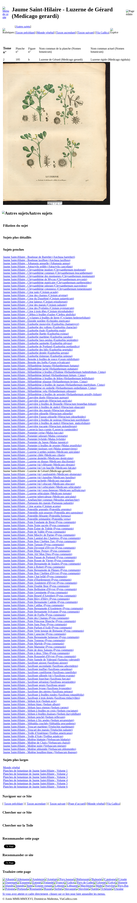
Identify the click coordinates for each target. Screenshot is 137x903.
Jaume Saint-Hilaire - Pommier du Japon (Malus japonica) (35, 442)
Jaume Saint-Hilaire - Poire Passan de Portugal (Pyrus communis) (40, 557)
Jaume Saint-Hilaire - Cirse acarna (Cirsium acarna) (32, 506)
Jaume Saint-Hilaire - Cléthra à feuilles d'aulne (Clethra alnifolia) (39, 314)
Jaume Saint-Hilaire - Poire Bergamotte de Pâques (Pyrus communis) (41, 570)
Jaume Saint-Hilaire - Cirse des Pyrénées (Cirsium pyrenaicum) (38, 308)
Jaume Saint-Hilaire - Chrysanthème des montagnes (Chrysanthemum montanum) (49, 276)
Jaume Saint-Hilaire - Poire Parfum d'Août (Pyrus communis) (37, 627)
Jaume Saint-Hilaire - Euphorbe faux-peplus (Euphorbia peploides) (40, 340)
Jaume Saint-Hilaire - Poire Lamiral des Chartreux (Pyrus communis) (41, 538)
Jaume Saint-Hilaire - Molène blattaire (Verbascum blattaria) (36, 739)
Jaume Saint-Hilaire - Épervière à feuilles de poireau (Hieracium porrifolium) (46, 419)
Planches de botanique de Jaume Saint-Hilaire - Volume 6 (35, 786)
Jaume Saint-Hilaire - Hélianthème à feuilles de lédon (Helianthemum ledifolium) (48, 378)
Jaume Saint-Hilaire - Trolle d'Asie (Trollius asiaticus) (33, 736)
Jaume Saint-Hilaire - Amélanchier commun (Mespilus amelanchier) (41, 499)
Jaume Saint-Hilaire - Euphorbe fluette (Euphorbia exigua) (36, 333)
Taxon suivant (85, 32)
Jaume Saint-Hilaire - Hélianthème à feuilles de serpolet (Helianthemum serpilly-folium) (52, 394)
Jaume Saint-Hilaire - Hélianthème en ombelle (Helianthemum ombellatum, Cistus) (49, 387)
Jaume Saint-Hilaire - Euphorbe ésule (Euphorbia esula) (34, 330)
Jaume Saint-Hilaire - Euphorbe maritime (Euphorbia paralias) (38, 336)
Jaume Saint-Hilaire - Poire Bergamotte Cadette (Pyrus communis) (40, 602)
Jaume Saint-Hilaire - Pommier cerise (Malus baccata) (33, 432)
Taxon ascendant (65, 32)
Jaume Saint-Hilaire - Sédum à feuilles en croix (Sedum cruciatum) (40, 710)
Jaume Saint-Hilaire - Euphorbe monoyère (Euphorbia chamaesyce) (41, 324)
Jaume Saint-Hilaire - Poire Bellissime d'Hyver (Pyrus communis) (40, 589)
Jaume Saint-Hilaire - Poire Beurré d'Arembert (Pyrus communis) (39, 595)
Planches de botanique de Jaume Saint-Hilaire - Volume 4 (35, 780)
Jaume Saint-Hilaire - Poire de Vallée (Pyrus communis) (34, 531)
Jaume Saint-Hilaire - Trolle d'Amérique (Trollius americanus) (37, 733)
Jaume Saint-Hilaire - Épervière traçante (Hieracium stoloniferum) (40, 426)
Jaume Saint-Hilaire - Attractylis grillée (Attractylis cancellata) (38, 266)
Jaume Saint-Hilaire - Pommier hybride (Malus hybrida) (34, 439)
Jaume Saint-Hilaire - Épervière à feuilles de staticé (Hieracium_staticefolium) (46, 423)
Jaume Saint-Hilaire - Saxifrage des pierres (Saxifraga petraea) (38, 691)
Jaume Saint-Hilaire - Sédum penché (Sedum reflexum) (34, 717)
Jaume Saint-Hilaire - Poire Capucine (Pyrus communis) (34, 633)
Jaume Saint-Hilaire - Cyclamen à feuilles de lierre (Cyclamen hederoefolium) (46, 317)
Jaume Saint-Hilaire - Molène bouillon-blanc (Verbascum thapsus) (40, 752)
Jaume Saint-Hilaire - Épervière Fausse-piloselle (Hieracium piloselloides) (44, 416)
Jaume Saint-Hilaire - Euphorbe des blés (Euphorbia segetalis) (38, 349)
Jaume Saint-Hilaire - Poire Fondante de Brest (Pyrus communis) (39, 522)
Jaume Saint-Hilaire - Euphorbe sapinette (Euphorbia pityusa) (37, 343)
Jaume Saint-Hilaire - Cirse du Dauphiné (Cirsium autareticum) (38, 298)
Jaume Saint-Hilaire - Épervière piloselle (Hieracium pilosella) (38, 413)
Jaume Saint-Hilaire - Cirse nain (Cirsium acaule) (30, 292)
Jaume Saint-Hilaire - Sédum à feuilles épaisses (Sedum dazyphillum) (42, 713)
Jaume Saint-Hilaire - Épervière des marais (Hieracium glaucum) (39, 410)
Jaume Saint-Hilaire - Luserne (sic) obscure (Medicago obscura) (39, 483)
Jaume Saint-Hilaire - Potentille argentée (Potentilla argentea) (37, 509)
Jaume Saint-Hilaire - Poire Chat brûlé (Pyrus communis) (35, 576)
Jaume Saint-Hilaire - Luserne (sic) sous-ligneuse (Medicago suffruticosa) (44, 490)
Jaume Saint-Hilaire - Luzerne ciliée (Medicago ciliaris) (34, 455)
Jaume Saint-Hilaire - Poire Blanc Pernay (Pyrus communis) (36, 550)
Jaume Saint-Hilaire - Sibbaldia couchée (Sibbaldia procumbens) (39, 723)
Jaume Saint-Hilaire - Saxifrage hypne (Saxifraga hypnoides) (37, 688)
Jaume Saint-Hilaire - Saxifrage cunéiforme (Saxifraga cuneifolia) (40, 672)
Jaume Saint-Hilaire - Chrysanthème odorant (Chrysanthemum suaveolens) (45, 285)
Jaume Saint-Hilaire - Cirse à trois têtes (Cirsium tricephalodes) (38, 311)
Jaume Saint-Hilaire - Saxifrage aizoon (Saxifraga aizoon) (35, 662)
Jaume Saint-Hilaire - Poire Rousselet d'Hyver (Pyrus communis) (39, 656)
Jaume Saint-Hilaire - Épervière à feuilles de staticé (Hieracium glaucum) (44, 407)
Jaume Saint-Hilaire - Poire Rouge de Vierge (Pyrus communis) (38, 560)
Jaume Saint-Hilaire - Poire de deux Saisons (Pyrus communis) (38, 649)
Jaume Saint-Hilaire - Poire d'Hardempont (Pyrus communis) (37, 579)
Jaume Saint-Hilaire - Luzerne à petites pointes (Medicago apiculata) (41, 451)
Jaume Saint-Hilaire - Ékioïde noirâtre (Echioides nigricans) (36, 320)
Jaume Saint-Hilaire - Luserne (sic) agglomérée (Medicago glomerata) (42, 474)
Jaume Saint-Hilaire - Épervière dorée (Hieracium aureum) (36, 397)
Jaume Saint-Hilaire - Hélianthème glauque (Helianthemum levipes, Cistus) (45, 381)
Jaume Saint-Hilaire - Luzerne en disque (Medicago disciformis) (39, 461)
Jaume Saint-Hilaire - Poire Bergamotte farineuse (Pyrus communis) (41, 637)
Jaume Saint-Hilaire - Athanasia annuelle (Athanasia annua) (36, 263)
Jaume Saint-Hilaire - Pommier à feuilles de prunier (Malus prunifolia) (42, 445)
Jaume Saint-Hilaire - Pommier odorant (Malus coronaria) (35, 435)
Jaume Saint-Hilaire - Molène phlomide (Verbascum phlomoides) (39, 749)
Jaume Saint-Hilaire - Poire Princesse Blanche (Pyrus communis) (39, 621)
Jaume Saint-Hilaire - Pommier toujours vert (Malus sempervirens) (40, 448)
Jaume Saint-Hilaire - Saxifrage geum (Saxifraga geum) (34, 685)
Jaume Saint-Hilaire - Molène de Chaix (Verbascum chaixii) (36, 742)
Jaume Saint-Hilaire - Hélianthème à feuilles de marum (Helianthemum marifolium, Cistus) (54, 384)
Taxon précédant (25, 32)
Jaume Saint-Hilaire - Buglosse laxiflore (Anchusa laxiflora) (36, 260)
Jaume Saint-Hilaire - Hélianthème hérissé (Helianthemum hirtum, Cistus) (44, 375)
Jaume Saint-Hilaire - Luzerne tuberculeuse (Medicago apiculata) (39, 496)
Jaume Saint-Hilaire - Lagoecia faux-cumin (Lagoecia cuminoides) (40, 429)
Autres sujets (23, 26)
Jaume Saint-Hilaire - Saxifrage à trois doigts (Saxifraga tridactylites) (41, 697)
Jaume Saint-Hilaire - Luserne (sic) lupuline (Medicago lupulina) (39, 477)
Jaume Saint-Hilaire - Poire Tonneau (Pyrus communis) (34, 640)
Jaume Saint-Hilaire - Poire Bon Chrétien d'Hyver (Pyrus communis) (41, 573)
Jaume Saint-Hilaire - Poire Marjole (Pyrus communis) (33, 643)
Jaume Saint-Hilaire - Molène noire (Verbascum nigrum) (34, 745)
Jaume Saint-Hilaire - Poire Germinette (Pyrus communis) (35, 592)
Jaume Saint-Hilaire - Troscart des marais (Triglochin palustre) (38, 729)
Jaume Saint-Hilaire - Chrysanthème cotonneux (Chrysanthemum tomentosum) (47, 288)
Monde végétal (45, 32)
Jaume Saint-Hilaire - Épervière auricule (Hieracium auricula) (37, 400)
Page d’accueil (77, 803)
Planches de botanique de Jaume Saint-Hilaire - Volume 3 (35, 777)
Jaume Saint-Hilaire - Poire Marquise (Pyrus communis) (34, 646)
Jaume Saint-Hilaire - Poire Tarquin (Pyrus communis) (33, 544)
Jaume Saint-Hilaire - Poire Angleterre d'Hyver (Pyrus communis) (40, 582)
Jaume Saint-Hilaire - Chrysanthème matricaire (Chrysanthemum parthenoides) (47, 282)
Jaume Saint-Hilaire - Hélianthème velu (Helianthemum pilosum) (39, 391)
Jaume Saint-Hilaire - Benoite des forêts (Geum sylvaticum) (36, 362)
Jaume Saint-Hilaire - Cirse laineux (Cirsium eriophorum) (35, 301)
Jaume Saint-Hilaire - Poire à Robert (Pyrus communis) (34, 566)
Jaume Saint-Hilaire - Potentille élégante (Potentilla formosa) (37, 515)
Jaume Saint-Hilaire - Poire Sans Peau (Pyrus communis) (35, 624)
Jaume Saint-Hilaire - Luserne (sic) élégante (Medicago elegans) (39, 464)
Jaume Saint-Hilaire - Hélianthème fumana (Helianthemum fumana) (41, 365)
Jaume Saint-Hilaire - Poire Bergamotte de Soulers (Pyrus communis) (42, 563)
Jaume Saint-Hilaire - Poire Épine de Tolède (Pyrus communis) (38, 528)
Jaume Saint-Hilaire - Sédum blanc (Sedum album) (31, 704)
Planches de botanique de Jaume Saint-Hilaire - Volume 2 (35, 773)
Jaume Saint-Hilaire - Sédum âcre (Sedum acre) (29, 701)
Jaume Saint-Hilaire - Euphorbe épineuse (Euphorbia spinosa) (37, 356)
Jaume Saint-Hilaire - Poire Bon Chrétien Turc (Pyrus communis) (39, 541)
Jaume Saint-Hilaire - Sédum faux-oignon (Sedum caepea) (35, 707)
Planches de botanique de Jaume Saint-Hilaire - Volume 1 (35, 770)
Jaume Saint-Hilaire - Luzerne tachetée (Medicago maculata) (37, 480)
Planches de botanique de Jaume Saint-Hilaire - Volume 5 (35, 783)
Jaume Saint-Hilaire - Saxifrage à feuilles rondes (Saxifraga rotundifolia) (43, 694)
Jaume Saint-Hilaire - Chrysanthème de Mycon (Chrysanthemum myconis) (45, 279)
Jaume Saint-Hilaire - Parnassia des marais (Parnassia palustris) (38, 502)
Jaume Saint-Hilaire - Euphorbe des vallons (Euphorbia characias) (40, 327)
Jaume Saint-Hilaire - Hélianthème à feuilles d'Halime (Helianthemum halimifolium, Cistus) (54, 371)
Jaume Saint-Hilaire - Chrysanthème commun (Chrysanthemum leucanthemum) (47, 272)
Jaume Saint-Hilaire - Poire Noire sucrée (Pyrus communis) (36, 525)
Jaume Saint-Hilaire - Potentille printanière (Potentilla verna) (37, 518)
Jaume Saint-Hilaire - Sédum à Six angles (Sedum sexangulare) (38, 720)
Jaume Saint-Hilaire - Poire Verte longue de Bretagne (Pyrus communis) (43, 630)
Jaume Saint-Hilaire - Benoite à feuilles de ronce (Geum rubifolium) (41, 359)
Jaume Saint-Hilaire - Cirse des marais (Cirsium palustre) (35, 304)
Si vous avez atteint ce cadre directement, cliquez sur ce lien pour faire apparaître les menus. (53, 893)
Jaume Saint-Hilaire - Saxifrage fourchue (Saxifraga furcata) (36, 678)
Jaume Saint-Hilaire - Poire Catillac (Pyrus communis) (33, 605)
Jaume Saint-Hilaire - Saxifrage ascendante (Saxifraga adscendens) (40, 665)
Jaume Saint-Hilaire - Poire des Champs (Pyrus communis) (36, 618)
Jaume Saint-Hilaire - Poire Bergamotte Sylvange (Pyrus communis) (41, 611)
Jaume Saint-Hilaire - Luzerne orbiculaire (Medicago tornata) (37, 493)
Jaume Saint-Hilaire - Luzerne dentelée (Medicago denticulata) (38, 458)
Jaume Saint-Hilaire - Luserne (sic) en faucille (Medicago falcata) (39, 467)
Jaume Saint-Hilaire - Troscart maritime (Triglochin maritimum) (38, 726)
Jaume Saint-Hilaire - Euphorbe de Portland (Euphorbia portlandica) (41, 346)
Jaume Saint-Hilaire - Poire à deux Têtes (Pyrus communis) (36, 653)
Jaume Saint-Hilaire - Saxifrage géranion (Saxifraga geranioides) (39, 681)
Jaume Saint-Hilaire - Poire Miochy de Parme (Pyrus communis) (39, 534)
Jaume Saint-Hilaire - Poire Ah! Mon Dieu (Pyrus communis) (37, 554)
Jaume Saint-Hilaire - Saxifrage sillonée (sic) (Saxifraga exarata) (39, 675)
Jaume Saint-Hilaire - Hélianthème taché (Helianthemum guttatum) (40, 368)
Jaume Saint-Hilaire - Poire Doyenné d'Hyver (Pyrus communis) (39, 547)
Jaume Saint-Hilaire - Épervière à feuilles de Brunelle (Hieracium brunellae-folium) (49, 403)
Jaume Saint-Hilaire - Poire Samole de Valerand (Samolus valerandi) (41, 659)
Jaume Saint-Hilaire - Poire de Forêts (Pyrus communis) (34, 614)
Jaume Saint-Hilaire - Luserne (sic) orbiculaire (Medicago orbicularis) (42, 487)
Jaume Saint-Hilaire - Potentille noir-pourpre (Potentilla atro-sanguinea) (43, 512)
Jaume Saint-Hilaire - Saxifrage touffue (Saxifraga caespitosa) (37, 669)
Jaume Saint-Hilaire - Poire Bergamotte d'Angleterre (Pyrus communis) (43, 608)
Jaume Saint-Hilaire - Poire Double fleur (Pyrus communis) (36, 586)
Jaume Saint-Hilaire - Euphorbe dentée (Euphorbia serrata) (36, 352)
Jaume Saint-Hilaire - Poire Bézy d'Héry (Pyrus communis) (36, 598)
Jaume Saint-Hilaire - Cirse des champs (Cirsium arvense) (35, 295)
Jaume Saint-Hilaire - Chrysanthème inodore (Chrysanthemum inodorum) (44, 269)
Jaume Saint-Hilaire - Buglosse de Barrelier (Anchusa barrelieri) (39, 256)
